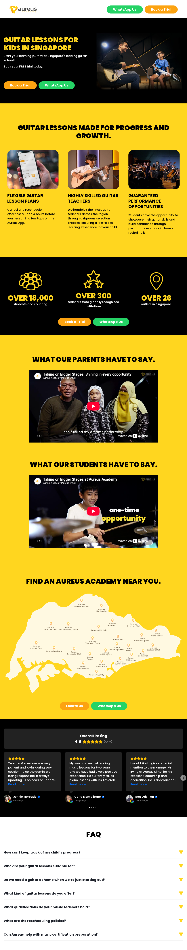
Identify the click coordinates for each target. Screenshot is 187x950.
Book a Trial (161, 9)
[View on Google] (7, 798)
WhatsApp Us (124, 9)
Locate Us (74, 706)
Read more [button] (16, 784)
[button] (4, 778)
